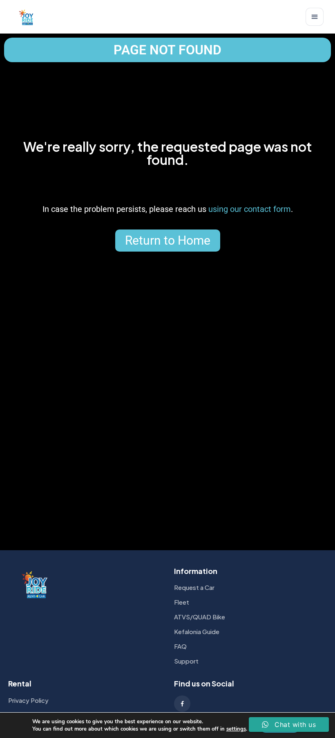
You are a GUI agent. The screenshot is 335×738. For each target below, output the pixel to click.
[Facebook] (182, 703)
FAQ (180, 646)
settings (236, 729)
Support (186, 661)
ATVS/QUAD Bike (199, 617)
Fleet (181, 602)
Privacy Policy (28, 700)
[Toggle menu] (315, 17)
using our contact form (249, 209)
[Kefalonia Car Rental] (26, 17)
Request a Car (194, 587)
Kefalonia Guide (196, 631)
